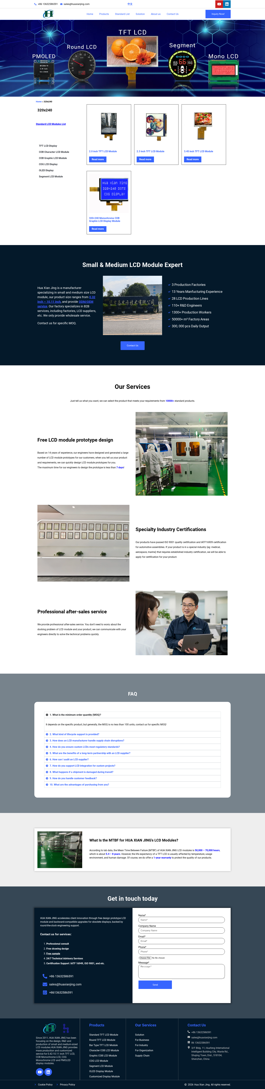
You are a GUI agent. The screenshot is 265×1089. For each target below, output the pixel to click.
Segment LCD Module (51, 176)
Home (90, 14)
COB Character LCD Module (54, 152)
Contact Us (173, 14)
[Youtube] (219, 4)
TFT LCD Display (48, 145)
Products (104, 14)
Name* (142, 915)
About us (156, 14)
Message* (143, 962)
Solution (140, 14)
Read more (98, 159)
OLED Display (46, 170)
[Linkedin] (227, 4)
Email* (142, 936)
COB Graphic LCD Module (53, 158)
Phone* (142, 947)
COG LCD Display (48, 164)
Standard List (122, 14)
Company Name (147, 926)
